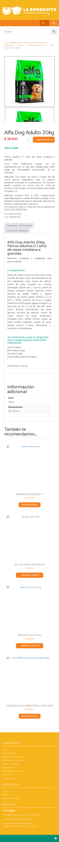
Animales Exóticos (11, 798)
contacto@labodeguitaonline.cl (19, 819)
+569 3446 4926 (32, 815)
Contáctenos (8, 778)
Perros (5, 791)
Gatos (5, 794)
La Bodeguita (9, 753)
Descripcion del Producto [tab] (19, 225)
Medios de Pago (10, 764)
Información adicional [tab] (17, 230)
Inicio (5, 749)
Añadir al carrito (45, 140)
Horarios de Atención (12, 756)
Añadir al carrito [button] (30, 575)
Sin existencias (30, 505)
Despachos (8, 767)
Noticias (6, 774)
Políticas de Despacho (13, 760)
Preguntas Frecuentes (13, 771)
